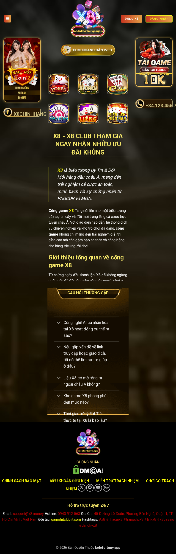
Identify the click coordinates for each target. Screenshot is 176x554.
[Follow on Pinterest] (90, 488)
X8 (60, 170)
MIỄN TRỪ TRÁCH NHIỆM (117, 481)
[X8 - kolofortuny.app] (88, 19)
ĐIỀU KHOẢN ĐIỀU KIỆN (69, 481)
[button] (7, 19)
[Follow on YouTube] (98, 488)
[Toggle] (58, 323)
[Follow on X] (81, 488)
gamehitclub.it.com (66, 519)
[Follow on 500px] (106, 488)
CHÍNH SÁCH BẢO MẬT (21, 481)
